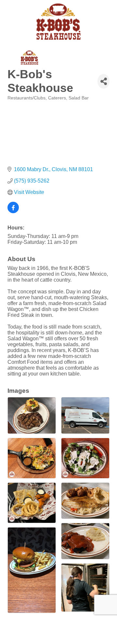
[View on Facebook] (13, 211)
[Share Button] (104, 81)
